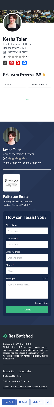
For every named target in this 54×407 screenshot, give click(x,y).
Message (10, 278)
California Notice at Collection (16, 381)
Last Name (12, 238)
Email (25, 402)
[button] (27, 56)
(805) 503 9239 (13, 163)
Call (11, 402)
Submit (27, 309)
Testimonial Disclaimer (12, 376)
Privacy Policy (25, 370)
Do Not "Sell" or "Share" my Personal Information (25, 386)
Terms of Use (8, 370)
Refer (39, 402)
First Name (12, 225)
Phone (10, 265)
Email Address (13, 251)
